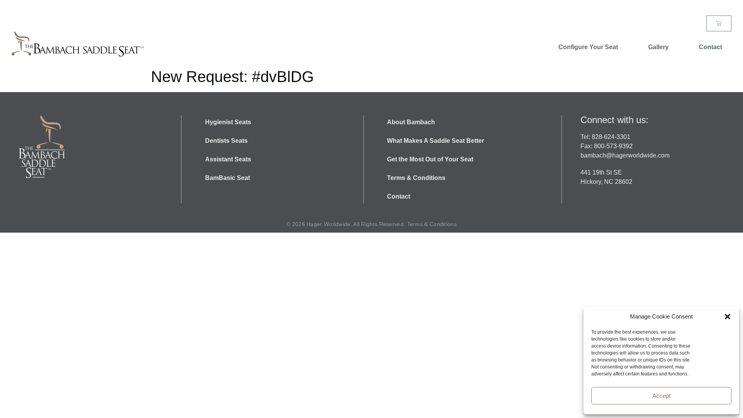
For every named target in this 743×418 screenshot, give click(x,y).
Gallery (658, 47)
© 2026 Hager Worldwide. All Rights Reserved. (346, 224)
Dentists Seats (226, 140)
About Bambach (412, 122)
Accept (661, 395)
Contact (710, 47)
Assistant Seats (228, 159)
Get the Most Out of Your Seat (430, 159)
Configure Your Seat (588, 47)
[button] (727, 316)
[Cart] (718, 23)
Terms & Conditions (416, 178)
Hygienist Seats (228, 122)
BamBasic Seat (227, 178)
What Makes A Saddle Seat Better (436, 140)
